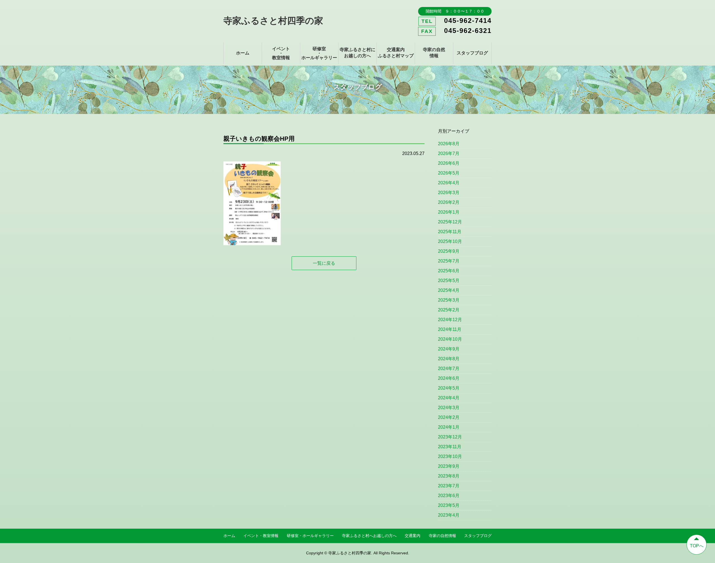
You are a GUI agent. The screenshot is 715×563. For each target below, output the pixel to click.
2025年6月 (448, 270)
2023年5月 (448, 505)
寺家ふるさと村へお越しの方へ (369, 535)
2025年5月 (448, 280)
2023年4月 (448, 515)
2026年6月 (448, 163)
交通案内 (412, 535)
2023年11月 (449, 446)
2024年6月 (448, 378)
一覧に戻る (324, 263)
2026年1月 (448, 212)
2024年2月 (448, 417)
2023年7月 (448, 485)
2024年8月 (448, 358)
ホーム (242, 53)
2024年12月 (450, 319)
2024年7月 (448, 368)
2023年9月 (448, 466)
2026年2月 (448, 202)
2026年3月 (448, 192)
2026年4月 (448, 182)
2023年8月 (448, 476)
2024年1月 (448, 427)
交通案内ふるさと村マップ (396, 52)
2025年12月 (450, 222)
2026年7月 (448, 153)
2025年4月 (448, 290)
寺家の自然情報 (434, 52)
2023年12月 (450, 437)
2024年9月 (448, 349)
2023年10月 (450, 456)
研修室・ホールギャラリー (319, 53)
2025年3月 (448, 300)
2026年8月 (448, 143)
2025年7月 (448, 261)
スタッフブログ (472, 53)
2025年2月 (448, 309)
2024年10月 (450, 339)
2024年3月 (448, 407)
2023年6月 (448, 495)
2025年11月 (449, 231)
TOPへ (697, 545)
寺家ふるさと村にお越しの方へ (357, 52)
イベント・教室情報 (281, 53)
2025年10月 (450, 241)
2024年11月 (449, 329)
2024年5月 (448, 388)
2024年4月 (448, 397)
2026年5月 (448, 173)
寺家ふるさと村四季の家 (273, 21)
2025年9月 (448, 251)
